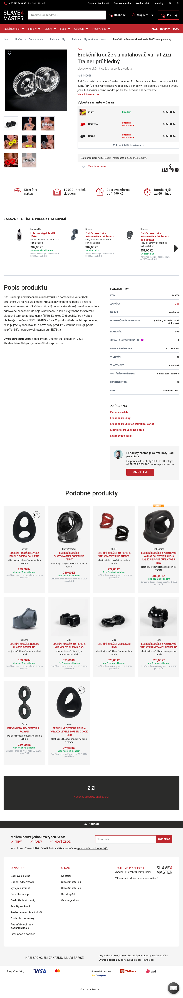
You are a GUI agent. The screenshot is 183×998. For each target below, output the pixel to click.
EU (178, 3)
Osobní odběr (142, 3)
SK (170, 3)
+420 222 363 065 (17, 3)
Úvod (6, 39)
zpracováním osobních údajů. (92, 848)
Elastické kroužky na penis (127, 429)
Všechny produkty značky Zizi (91, 796)
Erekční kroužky (57, 39)
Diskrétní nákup (20, 894)
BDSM (48, 28)
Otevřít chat (140, 472)
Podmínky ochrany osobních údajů (22, 926)
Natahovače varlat (121, 435)
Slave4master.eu (71, 888)
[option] (36, 242)
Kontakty (159, 3)
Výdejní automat (20, 888)
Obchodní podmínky (22, 918)
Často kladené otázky (23, 900)
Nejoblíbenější (12, 28)
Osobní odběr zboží (22, 882)
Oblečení (79, 28)
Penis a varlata (36, 39)
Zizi (80, 49)
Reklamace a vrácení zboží (26, 912)
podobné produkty (136, 158)
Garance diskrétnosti (98, 3)
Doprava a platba (122, 3)
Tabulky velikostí (20, 906)
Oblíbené (118, 15)
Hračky (32, 28)
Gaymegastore (70, 900)
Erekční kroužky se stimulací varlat (89, 39)
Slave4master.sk (71, 882)
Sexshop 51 (68, 894)
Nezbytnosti (99, 28)
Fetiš (63, 28)
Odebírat (164, 839)
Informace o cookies (23, 934)
